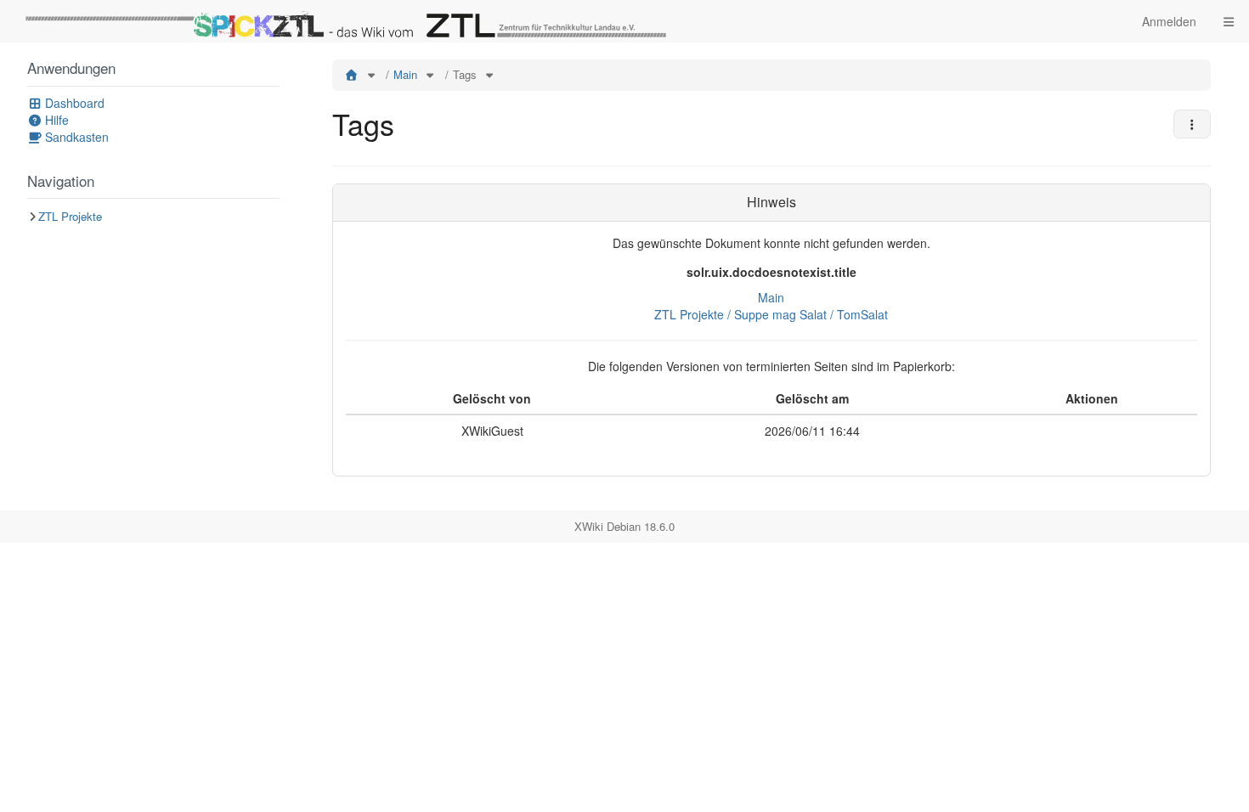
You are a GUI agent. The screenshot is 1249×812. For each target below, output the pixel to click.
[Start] (352, 74)
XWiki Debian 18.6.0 (624, 526)
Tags (465, 74)
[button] (294, 276)
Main (405, 74)
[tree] (153, 216)
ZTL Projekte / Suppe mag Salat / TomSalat (771, 314)
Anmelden (1169, 21)
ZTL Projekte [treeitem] (70, 216)
